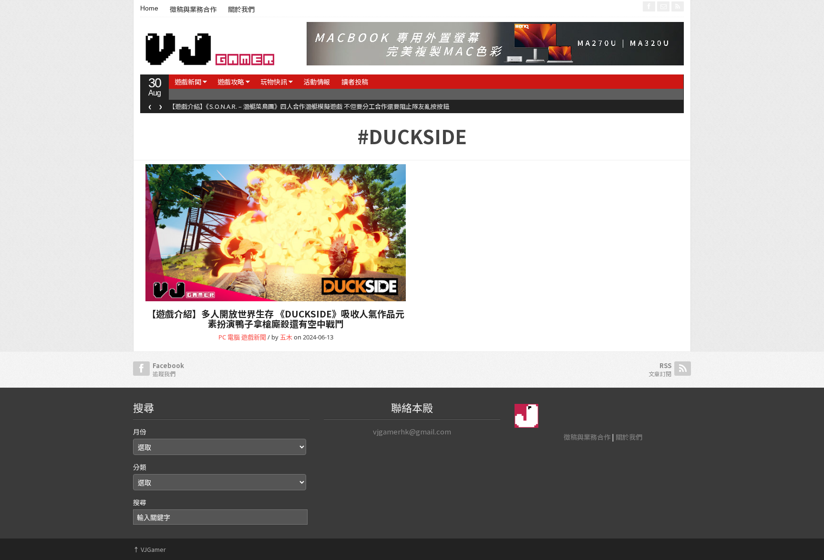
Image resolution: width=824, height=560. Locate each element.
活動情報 (316, 81)
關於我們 (241, 9)
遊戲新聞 (188, 81)
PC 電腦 (229, 337)
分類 (139, 467)
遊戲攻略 (230, 81)
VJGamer (149, 549)
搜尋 (139, 502)
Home (149, 8)
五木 (286, 337)
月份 (139, 431)
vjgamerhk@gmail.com (412, 431)
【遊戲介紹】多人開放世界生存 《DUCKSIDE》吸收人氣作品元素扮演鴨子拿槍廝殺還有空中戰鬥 (275, 318)
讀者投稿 (354, 81)
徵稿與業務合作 (193, 9)
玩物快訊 (273, 81)
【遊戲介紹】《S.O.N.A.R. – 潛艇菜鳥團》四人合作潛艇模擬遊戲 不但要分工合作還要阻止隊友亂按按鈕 (309, 106)
